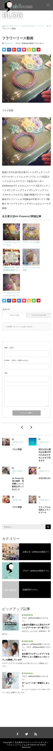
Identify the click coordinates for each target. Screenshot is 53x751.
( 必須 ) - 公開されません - (17, 360)
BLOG (9, 26)
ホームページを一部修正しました (36, 684)
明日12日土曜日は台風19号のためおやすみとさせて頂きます (45, 455)
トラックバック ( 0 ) (39, 315)
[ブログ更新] (26, 141)
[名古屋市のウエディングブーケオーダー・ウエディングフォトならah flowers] (18, 6)
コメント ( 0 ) (14, 315)
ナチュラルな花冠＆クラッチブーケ (44, 510)
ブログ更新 (17, 449)
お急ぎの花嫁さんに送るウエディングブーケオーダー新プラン (36, 626)
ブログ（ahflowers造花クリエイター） (30, 26)
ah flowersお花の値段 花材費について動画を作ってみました (18, 483)
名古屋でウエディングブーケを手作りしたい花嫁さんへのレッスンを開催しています (26, 657)
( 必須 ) (9, 347)
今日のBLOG (44, 478)
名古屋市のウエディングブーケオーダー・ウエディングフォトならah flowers (28, 743)
